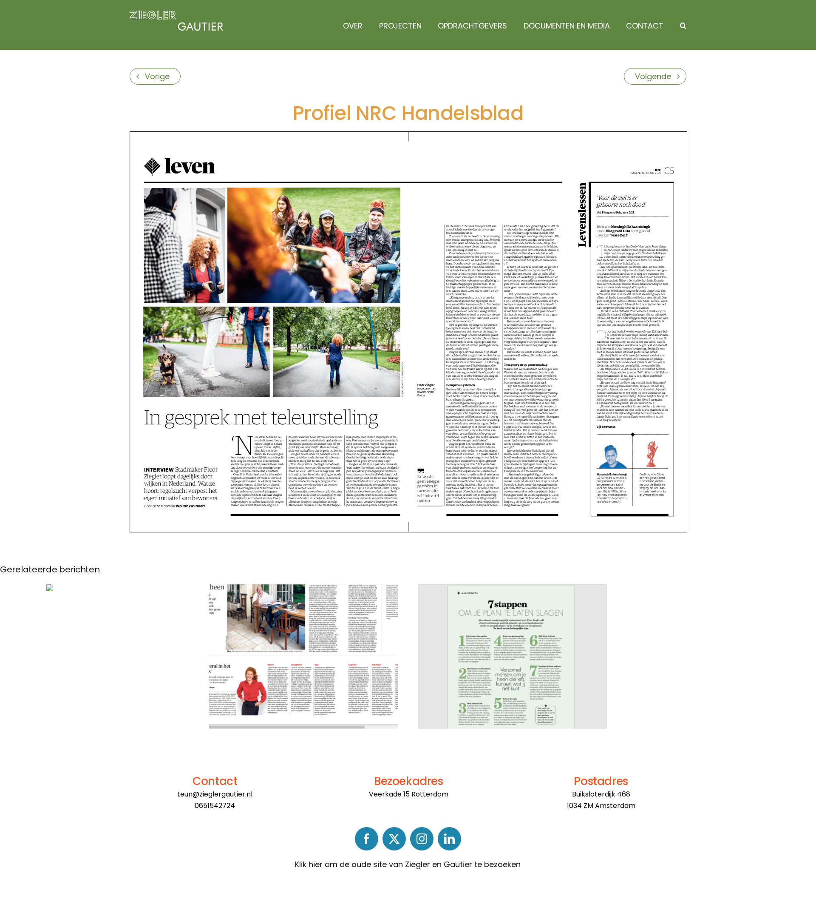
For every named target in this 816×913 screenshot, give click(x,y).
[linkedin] (449, 838)
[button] (681, 26)
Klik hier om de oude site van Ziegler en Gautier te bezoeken (408, 864)
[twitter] (394, 838)
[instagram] (422, 838)
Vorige (157, 76)
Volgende (653, 76)
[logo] (176, 14)
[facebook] (366, 838)
